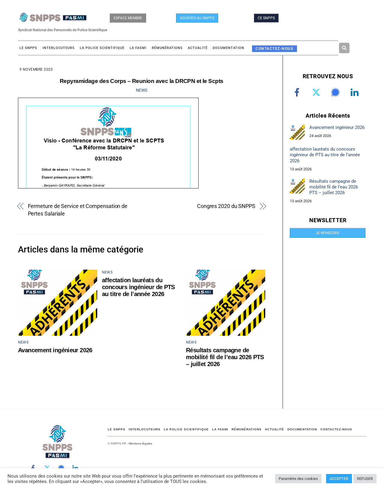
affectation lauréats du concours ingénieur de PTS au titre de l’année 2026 (138, 287)
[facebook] (298, 92)
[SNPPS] (53, 19)
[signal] (336, 92)
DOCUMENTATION (228, 48)
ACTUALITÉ (198, 48)
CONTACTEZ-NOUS (274, 48)
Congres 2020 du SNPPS (226, 206)
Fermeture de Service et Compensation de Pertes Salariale (78, 210)
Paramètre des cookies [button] (298, 478)
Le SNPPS (28, 48)
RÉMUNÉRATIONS (167, 48)
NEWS (141, 90)
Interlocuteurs (59, 48)
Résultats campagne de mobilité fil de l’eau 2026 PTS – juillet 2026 (225, 357)
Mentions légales (140, 443)
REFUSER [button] (365, 478)
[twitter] (317, 92)
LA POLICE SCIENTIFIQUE (102, 48)
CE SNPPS (266, 18)
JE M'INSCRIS (327, 233)
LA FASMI (138, 48)
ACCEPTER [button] (339, 478)
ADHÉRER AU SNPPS (197, 18)
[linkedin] (355, 92)
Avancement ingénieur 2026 (55, 350)
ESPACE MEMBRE (128, 18)
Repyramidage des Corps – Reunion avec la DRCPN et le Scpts (142, 81)
